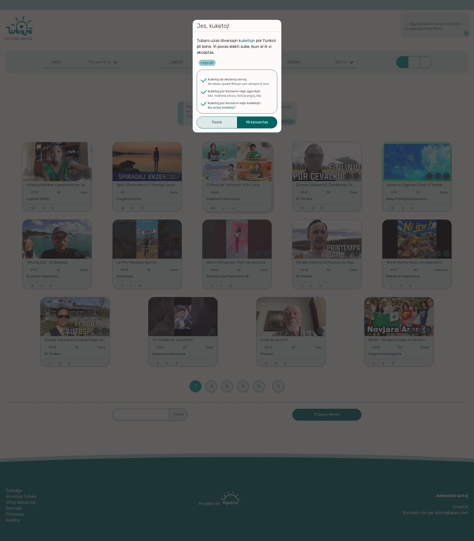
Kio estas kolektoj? (222, 107)
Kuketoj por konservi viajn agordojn (234, 91)
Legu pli (207, 62)
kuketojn (247, 40)
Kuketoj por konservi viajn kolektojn (234, 103)
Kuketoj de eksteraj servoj (227, 79)
